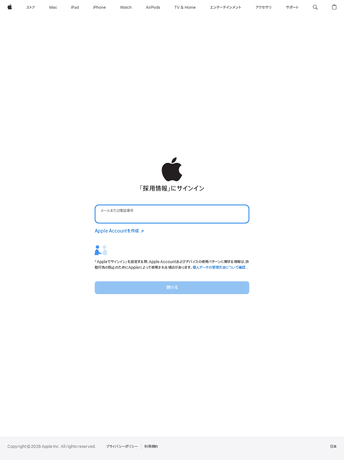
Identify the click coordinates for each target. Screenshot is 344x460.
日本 (333, 446)
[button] (315, 7)
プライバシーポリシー (122, 446)
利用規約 (151, 446)
